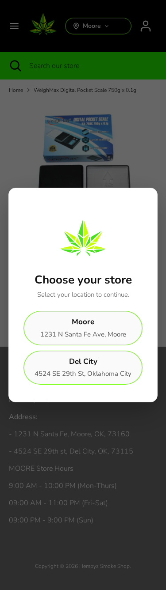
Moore (83, 328)
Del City (83, 367)
